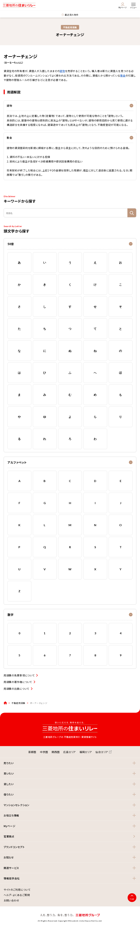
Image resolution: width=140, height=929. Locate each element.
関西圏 (56, 752)
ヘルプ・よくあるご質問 (17, 895)
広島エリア (69, 752)
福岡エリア (85, 752)
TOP (132, 899)
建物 (62, 71)
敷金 (123, 75)
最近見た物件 (71, 14)
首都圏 (32, 752)
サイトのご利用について (17, 889)
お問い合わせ (11, 900)
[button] (70, 243)
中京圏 (44, 752)
